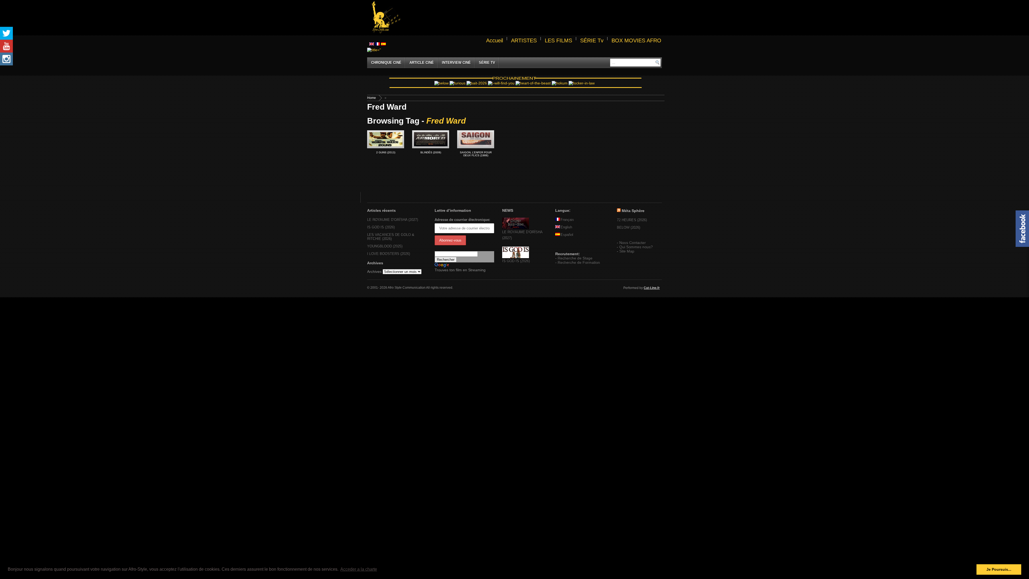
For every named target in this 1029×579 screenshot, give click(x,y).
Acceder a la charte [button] (358, 569)
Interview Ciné (456, 63)
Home (371, 98)
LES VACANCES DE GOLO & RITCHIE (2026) (390, 237)
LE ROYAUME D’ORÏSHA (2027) (392, 220)
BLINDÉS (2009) (430, 152)
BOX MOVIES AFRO (636, 40)
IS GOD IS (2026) (381, 227)
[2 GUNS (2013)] (385, 139)
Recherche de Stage (575, 258)
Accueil (494, 40)
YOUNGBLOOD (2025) (384, 246)
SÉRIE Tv (591, 40)
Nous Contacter (632, 242)
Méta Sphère (633, 211)
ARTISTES (524, 40)
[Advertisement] (532, 17)
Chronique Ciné (386, 63)
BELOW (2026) (628, 227)
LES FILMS (558, 40)
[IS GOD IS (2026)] (515, 257)
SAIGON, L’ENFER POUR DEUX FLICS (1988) (476, 154)
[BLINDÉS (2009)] (430, 139)
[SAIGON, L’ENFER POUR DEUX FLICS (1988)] (475, 139)
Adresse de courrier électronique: (462, 220)
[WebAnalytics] (566, 246)
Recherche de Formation (579, 262)
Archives (374, 271)
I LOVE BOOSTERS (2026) (388, 254)
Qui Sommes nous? (636, 247)
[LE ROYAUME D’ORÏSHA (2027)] (515, 228)
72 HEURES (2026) (632, 220)
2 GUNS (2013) (385, 152)
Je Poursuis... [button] (998, 569)
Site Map (626, 251)
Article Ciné (421, 63)
